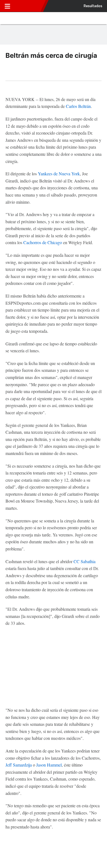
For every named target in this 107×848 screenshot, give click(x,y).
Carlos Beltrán (78, 106)
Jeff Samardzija (18, 765)
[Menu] (7, 6)
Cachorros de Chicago (42, 242)
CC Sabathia (84, 561)
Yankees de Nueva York (59, 173)
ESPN (28, 6)
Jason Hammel (49, 765)
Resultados (93, 6)
